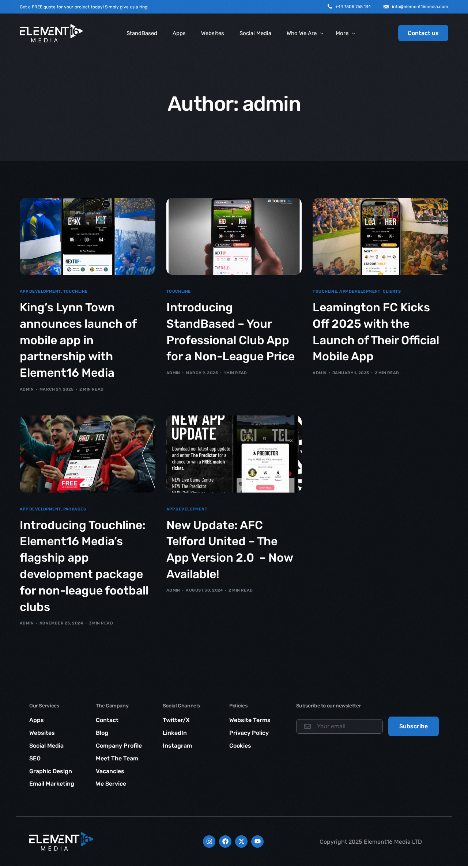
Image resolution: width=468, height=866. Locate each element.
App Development (40, 291)
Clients (392, 291)
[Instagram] (209, 841)
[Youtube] (257, 841)
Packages (74, 509)
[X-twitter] (241, 841)
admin (27, 389)
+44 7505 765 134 (353, 6)
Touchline (75, 291)
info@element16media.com (420, 6)
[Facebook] (225, 841)
